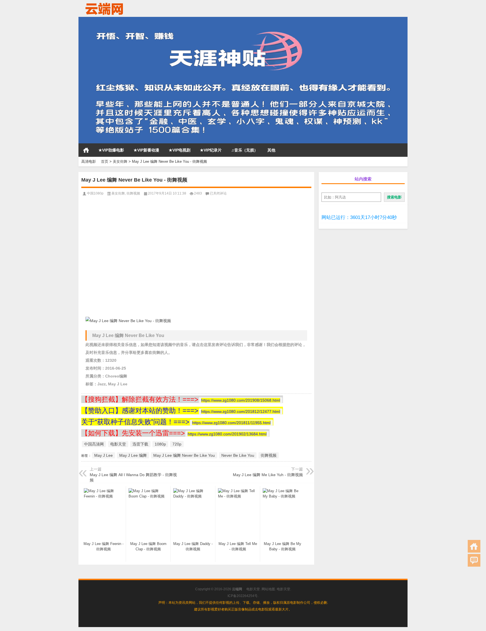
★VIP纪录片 (211, 150)
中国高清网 (94, 444)
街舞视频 (133, 193)
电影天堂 (118, 444)
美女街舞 (120, 161)
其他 (271, 150)
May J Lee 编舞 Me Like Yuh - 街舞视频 (268, 474)
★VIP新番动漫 (146, 150)
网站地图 (268, 589)
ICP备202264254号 (243, 596)
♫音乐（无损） (244, 150)
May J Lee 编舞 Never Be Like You (184, 455)
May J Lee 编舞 (133, 455)
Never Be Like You (237, 455)
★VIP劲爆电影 (111, 150)
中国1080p (95, 193)
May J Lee (103, 455)
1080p (160, 444)
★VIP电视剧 (179, 150)
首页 (86, 150)
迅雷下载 (140, 444)
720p (176, 444)
